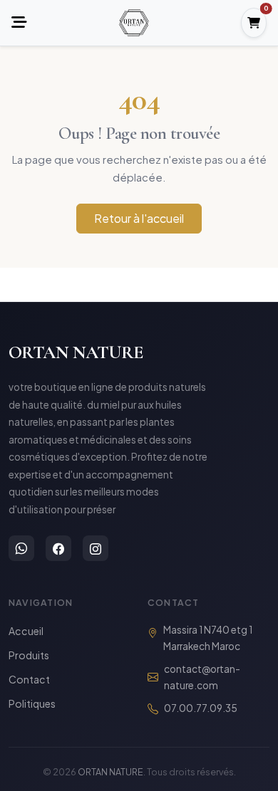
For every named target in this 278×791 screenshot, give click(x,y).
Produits (29, 655)
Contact (29, 679)
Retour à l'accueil (139, 218)
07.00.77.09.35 (200, 708)
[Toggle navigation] (19, 22)
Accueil (26, 630)
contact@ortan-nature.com (202, 677)
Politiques (32, 703)
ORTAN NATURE (76, 352)
